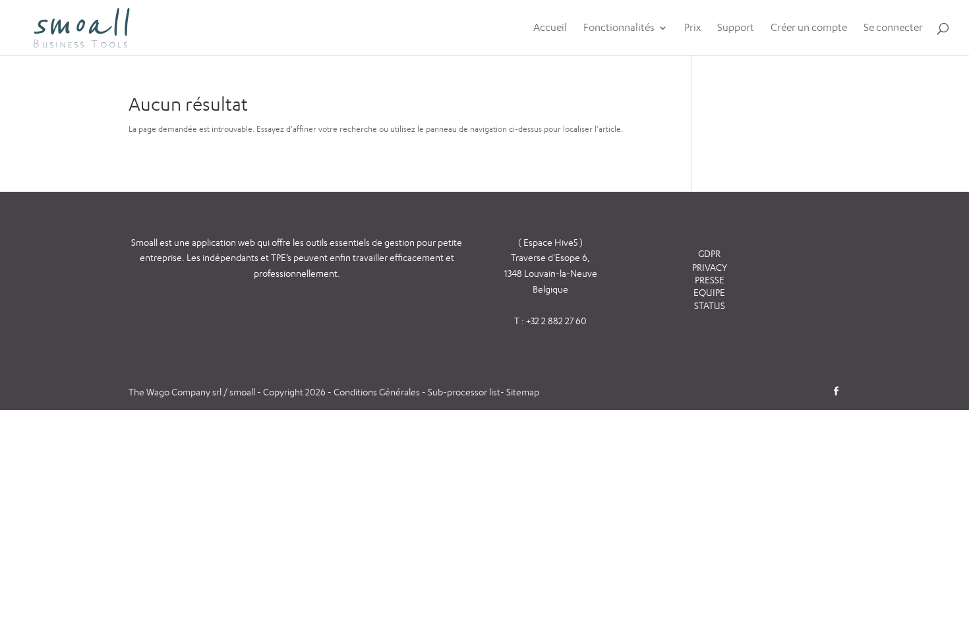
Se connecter (893, 28)
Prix (692, 28)
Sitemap (522, 391)
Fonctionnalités (619, 28)
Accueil (550, 28)
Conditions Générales (378, 391)
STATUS (709, 305)
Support (735, 28)
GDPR (709, 253)
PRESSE (709, 279)
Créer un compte (809, 28)
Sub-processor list (464, 391)
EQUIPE (709, 292)
